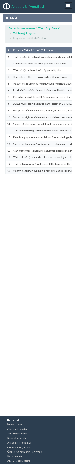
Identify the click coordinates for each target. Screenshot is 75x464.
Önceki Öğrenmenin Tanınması (24, 451)
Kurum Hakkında (16, 438)
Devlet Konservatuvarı (22, 28)
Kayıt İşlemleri (15, 456)
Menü (14, 18)
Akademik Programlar (19, 442)
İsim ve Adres (15, 424)
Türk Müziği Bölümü (49, 28)
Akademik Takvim (17, 428)
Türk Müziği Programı (24, 33)
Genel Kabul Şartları (18, 447)
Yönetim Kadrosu (17, 433)
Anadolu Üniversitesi (27, 6)
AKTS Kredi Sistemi (18, 460)
